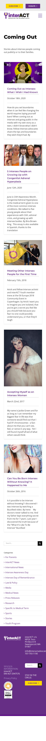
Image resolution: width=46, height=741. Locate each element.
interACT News (12, 562)
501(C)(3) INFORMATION (11, 667)
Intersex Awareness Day (16, 572)
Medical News (12, 593)
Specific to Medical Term (17, 608)
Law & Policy (11, 583)
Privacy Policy (10, 678)
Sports (8, 613)
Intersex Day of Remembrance (19, 577)
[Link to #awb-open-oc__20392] (40, 15)
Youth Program (12, 623)
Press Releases (12, 598)
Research (9, 603)
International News (14, 567)
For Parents (11, 557)
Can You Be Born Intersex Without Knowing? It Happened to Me (22, 482)
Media (8, 588)
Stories (8, 618)
